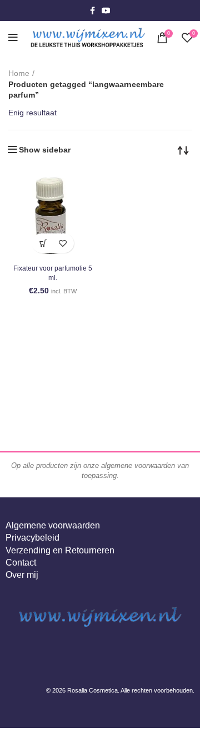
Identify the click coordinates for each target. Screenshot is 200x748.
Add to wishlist (62, 243)
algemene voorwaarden (138, 465)
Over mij (22, 574)
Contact (21, 562)
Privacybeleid (32, 537)
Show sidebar (45, 150)
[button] (43, 243)
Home (18, 73)
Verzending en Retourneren (60, 550)
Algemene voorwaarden (53, 525)
